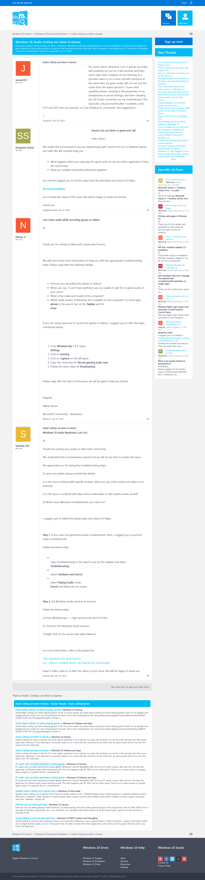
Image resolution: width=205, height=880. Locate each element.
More (173, 159)
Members (183, 23)
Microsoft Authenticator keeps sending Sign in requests (172, 147)
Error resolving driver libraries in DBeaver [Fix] (172, 63)
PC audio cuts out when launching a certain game (39, 763)
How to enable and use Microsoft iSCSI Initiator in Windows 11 (173, 128)
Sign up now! (174, 41)
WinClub (170, 182)
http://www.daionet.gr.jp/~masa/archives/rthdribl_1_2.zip (174, 339)
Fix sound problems (54, 189)
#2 (148, 210)
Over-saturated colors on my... (177, 297)
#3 (148, 419)
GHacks (161, 327)
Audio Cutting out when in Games (32, 736)
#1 (148, 120)
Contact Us (163, 862)
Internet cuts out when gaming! (30, 804)
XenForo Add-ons (74, 876)
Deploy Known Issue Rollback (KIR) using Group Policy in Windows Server (174, 111)
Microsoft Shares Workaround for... (174, 323)
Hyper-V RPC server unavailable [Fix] (172, 117)
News (123, 858)
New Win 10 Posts (170, 169)
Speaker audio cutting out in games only (35, 790)
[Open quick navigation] (191, 34)
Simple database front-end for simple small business (171, 104)
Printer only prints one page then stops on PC (173, 69)
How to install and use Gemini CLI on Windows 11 (173, 74)
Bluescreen (125, 864)
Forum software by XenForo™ (38, 876)
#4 (148, 675)
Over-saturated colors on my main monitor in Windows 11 (171, 88)
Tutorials (124, 861)
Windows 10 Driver (92, 864)
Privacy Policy (164, 865)
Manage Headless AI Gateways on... (175, 266)
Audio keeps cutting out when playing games (37, 709)
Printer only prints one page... (176, 206)
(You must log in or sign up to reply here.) (130, 686)
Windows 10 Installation (94, 861)
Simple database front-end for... (176, 351)
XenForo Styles (92, 876)
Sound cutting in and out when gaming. (34, 818)
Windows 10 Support (92, 858)
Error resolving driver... (176, 179)
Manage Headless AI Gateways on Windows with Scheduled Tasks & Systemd (173, 81)
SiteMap (124, 867)
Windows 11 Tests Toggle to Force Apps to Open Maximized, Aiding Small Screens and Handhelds (173, 154)
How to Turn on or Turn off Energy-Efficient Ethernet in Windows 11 (170, 135)
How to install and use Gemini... (176, 238)
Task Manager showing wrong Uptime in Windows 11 (171, 123)
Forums (166, 23)
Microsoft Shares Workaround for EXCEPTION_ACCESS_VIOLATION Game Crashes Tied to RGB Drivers (173, 95)
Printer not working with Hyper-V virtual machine (173, 141)
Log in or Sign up (22, 3)
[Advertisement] (65, 83)
